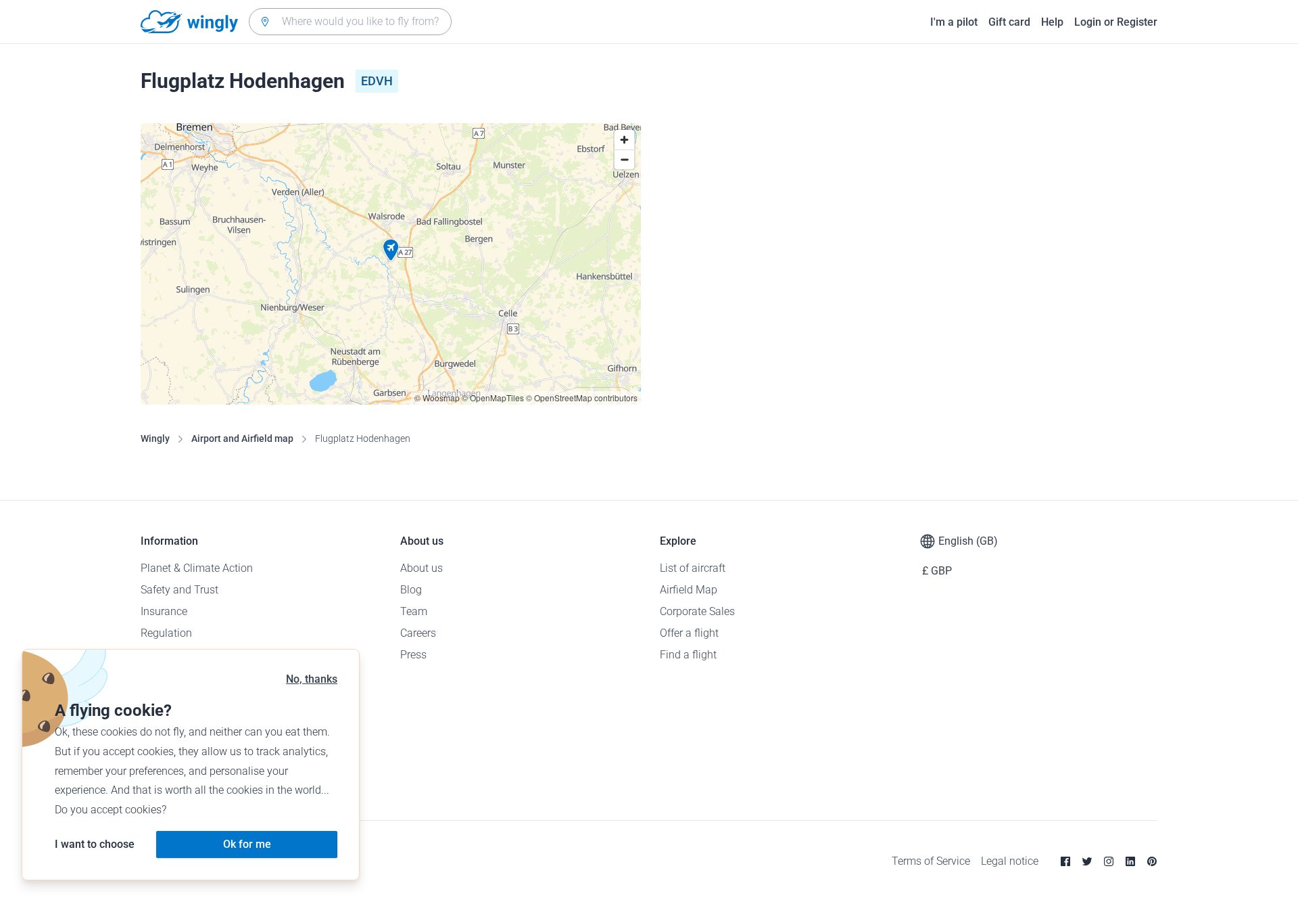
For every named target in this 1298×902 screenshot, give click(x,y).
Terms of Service (931, 861)
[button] (390, 250)
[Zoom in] (624, 140)
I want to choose (95, 844)
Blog (411, 589)
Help (1052, 22)
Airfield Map (688, 589)
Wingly (155, 438)
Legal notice (1009, 861)
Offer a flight (689, 633)
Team (413, 611)
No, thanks (311, 679)
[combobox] (350, 21)
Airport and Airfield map (242, 438)
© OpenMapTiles (493, 397)
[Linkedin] (1130, 861)
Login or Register (1115, 22)
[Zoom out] (624, 159)
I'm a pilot (954, 22)
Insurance (164, 611)
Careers (418, 633)
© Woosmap (437, 397)
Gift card (1009, 22)
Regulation (166, 633)
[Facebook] (1065, 861)
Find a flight (688, 654)
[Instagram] (1108, 861)
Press (413, 654)
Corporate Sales (697, 611)
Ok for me (247, 844)
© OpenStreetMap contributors (582, 397)
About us (421, 568)
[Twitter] (1087, 861)
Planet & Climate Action (197, 568)
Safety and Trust (179, 589)
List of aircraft (692, 568)
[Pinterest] (1152, 861)
